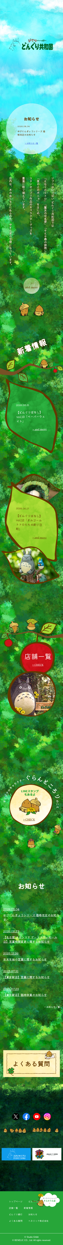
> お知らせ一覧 (31, 143)
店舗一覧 (13, 1207)
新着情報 (28, 1207)
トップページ (15, 1201)
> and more (39, 429)
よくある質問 (15, 1220)
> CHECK (37, 664)
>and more (31, 285)
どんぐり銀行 (15, 1214)
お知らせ (32, 1214)
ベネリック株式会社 (38, 1220)
